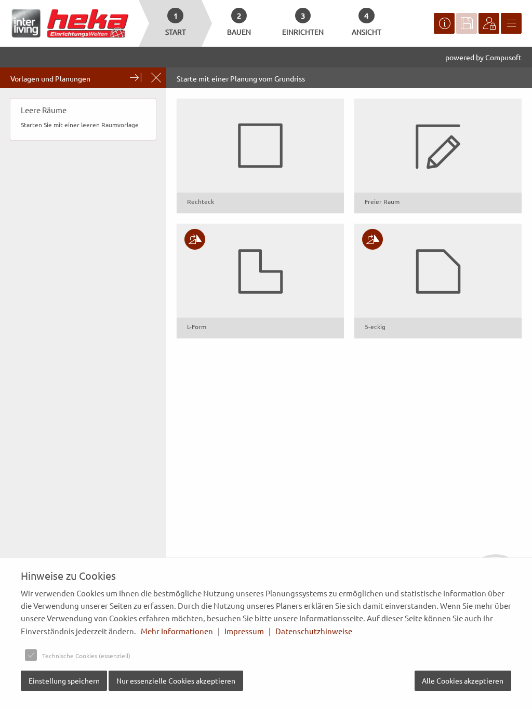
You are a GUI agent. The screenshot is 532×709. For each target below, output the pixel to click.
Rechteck (200, 201)
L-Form (196, 326)
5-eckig (375, 326)
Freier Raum (382, 201)
